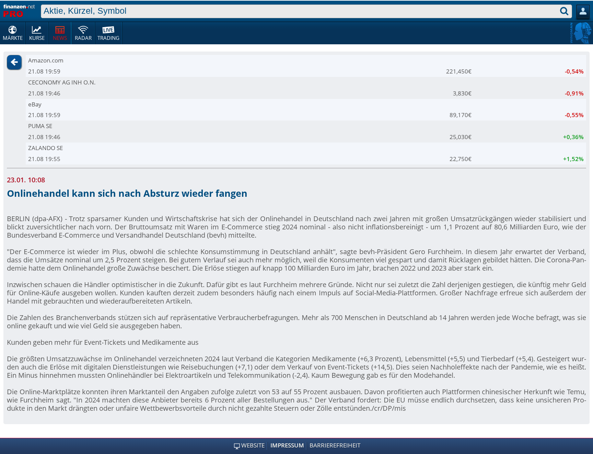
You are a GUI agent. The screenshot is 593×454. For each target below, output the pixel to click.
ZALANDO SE (45, 148)
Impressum (287, 445)
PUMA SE (40, 126)
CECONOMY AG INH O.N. (62, 82)
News (60, 37)
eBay (35, 104)
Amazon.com (45, 60)
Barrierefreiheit (335, 445)
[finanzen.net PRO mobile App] (19, 10)
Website (253, 445)
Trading (108, 37)
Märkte (13, 37)
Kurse (37, 37)
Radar (83, 37)
